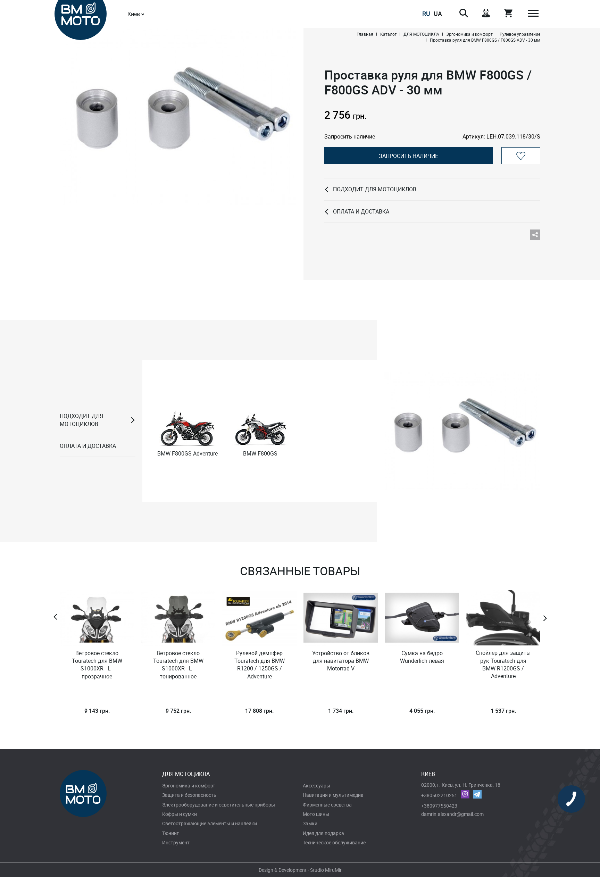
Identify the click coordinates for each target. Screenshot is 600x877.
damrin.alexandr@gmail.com (452, 814)
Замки (310, 823)
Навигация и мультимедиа (333, 795)
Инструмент (176, 842)
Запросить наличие (408, 156)
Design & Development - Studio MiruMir (300, 870)
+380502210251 (439, 795)
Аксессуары (316, 785)
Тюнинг (170, 833)
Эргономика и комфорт (188, 785)
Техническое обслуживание (334, 842)
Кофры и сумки (179, 814)
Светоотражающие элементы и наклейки (209, 823)
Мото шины (316, 814)
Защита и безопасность (189, 795)
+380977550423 (439, 805)
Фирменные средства (327, 804)
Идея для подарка (323, 833)
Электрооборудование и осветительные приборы (218, 804)
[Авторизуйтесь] (520, 155)
